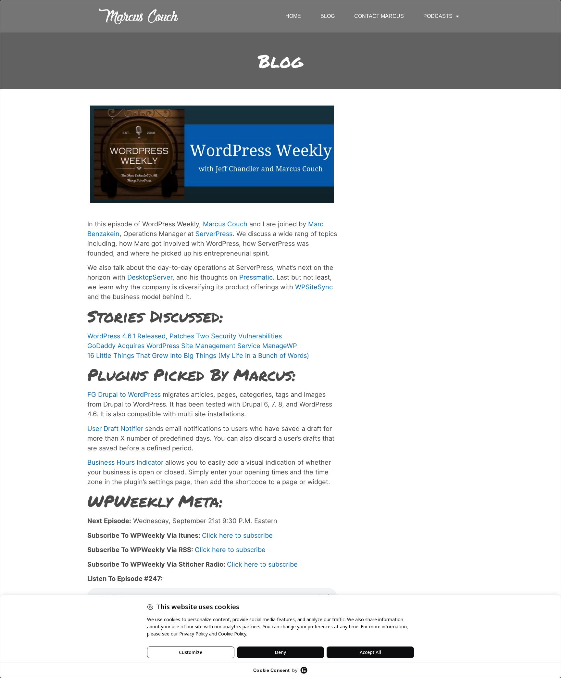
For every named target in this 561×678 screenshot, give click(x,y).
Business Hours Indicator (125, 462)
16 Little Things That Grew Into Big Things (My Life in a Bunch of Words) (198, 355)
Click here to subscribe (237, 535)
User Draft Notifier (115, 429)
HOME (293, 16)
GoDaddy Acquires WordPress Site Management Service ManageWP (192, 346)
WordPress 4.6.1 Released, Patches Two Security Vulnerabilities (184, 336)
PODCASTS (438, 16)
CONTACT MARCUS (379, 16)
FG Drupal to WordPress (124, 394)
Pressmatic (256, 277)
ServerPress (213, 234)
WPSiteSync (314, 287)
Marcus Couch (225, 224)
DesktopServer (149, 277)
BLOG (327, 16)
